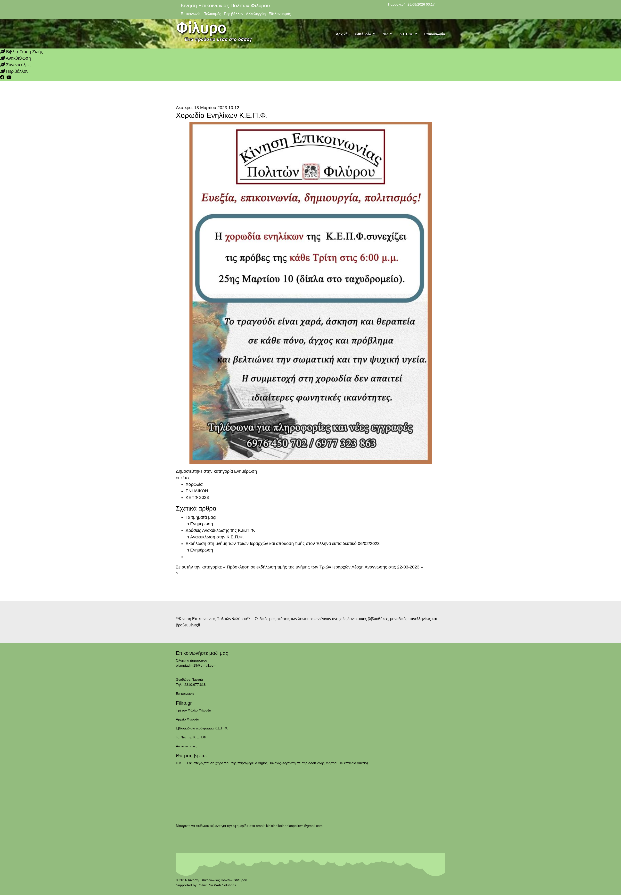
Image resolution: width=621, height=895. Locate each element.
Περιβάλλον (16, 71)
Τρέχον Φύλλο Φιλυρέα (193, 710)
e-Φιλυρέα (363, 34)
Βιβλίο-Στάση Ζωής (24, 51)
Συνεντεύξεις (18, 64)
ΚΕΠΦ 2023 (197, 497)
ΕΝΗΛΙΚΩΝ (197, 490)
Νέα (385, 34)
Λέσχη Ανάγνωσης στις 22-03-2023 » (387, 567)
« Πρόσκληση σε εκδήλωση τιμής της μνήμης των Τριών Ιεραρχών (287, 567)
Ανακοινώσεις (186, 746)
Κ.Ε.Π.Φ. (406, 34)
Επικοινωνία (434, 34)
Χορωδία (194, 484)
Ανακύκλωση (18, 58)
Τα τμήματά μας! (201, 517)
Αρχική (342, 34)
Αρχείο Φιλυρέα (187, 719)
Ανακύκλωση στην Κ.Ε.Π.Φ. (217, 537)
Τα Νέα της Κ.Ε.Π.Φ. (191, 737)
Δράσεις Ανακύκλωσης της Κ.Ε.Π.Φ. (220, 530)
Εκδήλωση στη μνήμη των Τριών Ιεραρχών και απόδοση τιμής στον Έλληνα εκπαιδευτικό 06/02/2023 (283, 543)
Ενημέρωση (245, 471)
